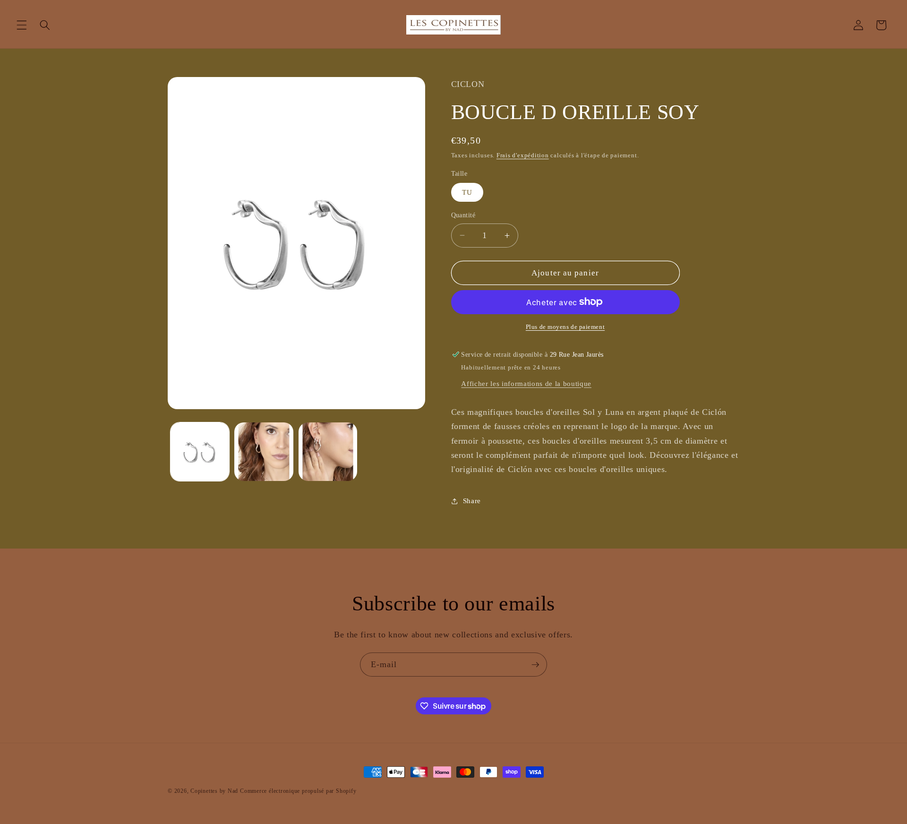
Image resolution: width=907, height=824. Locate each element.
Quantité (463, 215)
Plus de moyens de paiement (565, 326)
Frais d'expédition (522, 155)
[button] (21, 25)
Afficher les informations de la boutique (526, 383)
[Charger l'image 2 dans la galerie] (263, 451)
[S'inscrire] (535, 664)
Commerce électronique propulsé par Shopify (298, 791)
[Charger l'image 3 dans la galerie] (328, 451)
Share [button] (472, 501)
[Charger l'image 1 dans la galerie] (200, 451)
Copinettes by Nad (215, 791)
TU (467, 192)
